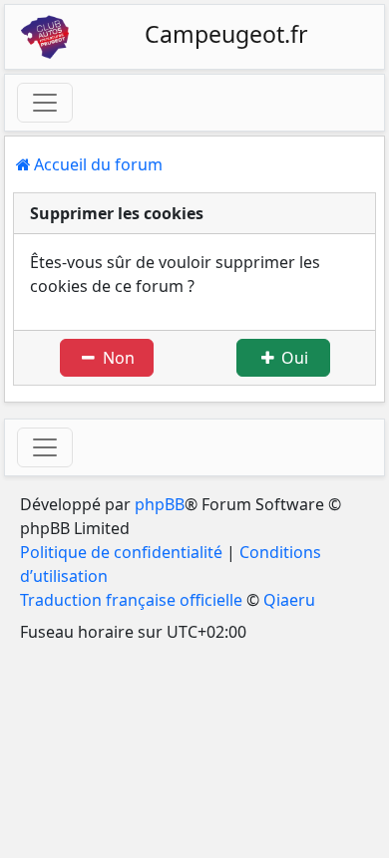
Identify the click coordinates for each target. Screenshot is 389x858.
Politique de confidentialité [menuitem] (121, 552)
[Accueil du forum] (45, 37)
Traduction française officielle (131, 600)
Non (117, 358)
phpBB (160, 504)
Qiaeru (289, 600)
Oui (292, 358)
